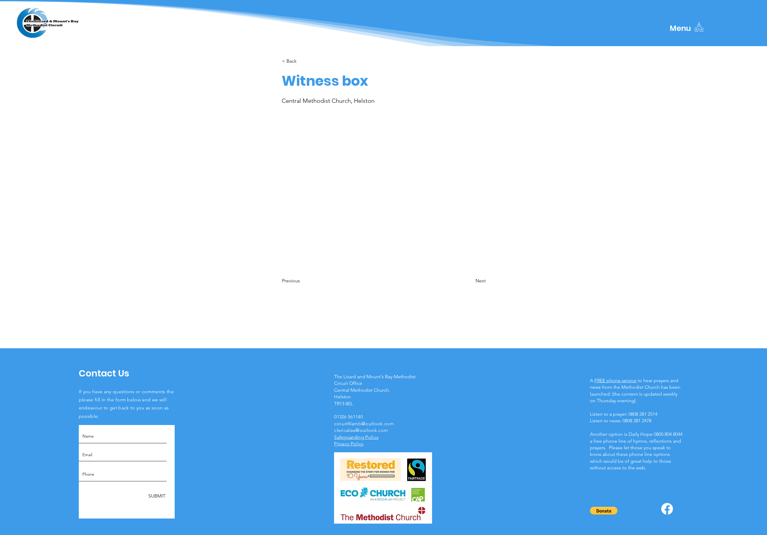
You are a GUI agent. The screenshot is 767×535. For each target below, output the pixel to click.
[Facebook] (667, 509)
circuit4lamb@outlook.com (364, 424)
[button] (680, 28)
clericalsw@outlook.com (361, 430)
